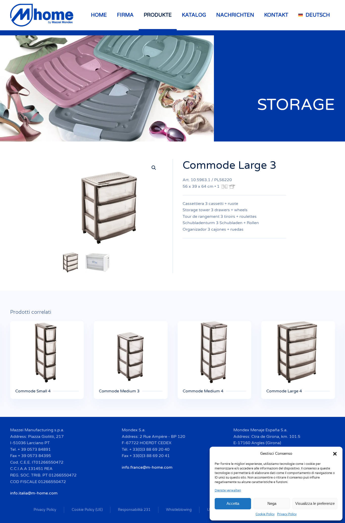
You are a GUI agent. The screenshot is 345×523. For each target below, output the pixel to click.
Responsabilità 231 (134, 510)
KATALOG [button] (194, 15)
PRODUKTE (158, 15)
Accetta (233, 503)
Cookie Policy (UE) (87, 510)
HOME (99, 15)
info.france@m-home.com (147, 467)
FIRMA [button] (125, 15)
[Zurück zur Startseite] (42, 15)
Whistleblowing (179, 510)
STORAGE (296, 104)
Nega (271, 503)
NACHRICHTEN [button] (235, 15)
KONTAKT (276, 15)
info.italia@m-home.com (34, 493)
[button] (334, 453)
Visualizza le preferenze (315, 503)
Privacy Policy (287, 514)
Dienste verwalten (228, 490)
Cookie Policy (265, 514)
